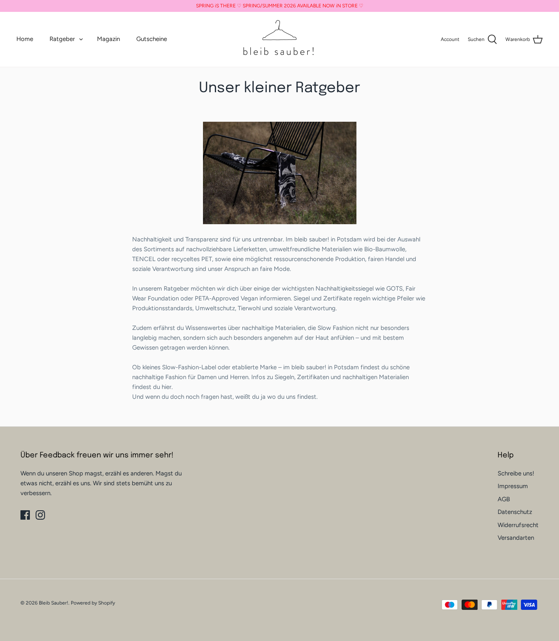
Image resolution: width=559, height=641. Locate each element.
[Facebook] (25, 515)
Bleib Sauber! (53, 603)
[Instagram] (40, 515)
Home (24, 39)
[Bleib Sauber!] (279, 39)
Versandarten (516, 537)
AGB (504, 499)
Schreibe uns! (516, 473)
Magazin (108, 39)
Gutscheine (151, 39)
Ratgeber (62, 39)
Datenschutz (515, 512)
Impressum (513, 486)
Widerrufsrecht (518, 525)
